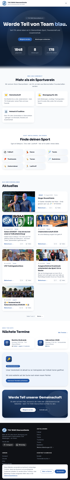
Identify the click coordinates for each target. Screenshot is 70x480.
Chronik (4, 458)
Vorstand (5, 456)
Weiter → (40, 316)
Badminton (40, 445)
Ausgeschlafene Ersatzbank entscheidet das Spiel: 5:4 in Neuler (49, 268)
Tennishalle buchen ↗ (43, 458)
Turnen (39, 442)
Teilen (59, 207)
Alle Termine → (63, 332)
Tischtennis (40, 439)
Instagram (9, 445)
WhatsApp (22, 445)
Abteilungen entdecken (42, 39)
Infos (3, 461)
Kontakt (39, 456)
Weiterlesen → (42, 208)
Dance (39, 434)
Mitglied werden (25, 39)
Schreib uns (43, 410)
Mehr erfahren (47, 471)
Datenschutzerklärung (10, 475)
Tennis (39, 437)
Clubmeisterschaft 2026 (48, 232)
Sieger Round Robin (46, 198)
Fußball (39, 432)
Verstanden (60, 471)
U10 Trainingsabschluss (13, 266)
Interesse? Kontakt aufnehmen (18, 380)
